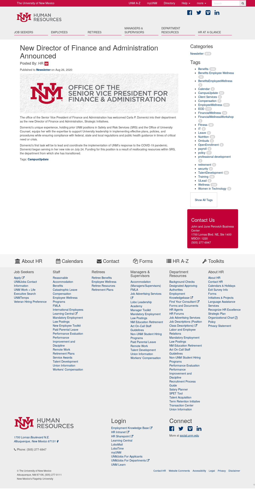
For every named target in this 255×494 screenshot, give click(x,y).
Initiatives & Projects (220, 298)
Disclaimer (234, 470)
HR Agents (176, 310)
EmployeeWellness (210, 105)
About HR (31, 260)
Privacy (222, 470)
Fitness (202, 125)
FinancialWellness (209, 113)
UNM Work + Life (24, 290)
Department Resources (170, 30)
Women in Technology (212, 188)
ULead (202, 180)
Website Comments (179, 470)
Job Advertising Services (184, 317)
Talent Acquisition (180, 397)
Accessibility (199, 470)
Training (203, 176)
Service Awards (62, 357)
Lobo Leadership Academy (141, 304)
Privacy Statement (219, 326)
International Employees (68, 310)
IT (199, 129)
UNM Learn (118, 464)
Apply (18, 278)
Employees (59, 32)
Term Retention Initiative (184, 401)
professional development (214, 157)
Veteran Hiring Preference (30, 302)
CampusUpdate (208, 93)
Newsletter (197, 53)
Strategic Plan (217, 314)
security (203, 169)
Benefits (203, 69)
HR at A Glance (209, 32)
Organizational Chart (221, 317)
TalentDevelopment (210, 173)
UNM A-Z (134, 3)
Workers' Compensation (68, 369)
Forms (145, 260)
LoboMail (117, 444)
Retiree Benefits (102, 278)
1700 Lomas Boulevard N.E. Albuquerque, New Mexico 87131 (35, 439)
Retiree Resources (103, 286)
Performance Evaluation (68, 333)
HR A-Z (180, 260)
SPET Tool (176, 393)
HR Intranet (118, 432)
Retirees (94, 32)
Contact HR (215, 282)
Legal (212, 470)
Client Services (207, 97)
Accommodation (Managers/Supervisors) (145, 284)
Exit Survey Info (218, 290)
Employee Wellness (104, 282)
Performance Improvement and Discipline (64, 341)
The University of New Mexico (35, 3)
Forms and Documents (183, 306)
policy (201, 153)
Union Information (64, 365)
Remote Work (61, 349)
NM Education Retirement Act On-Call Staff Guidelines (146, 326)
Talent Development (65, 361)
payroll (202, 149)
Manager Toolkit (140, 310)
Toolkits (215, 260)
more (200, 3)
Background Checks (182, 282)
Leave (202, 133)
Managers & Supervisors (134, 30)
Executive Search (25, 294)
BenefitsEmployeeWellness (215, 81)
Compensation (207, 101)
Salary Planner (178, 389)
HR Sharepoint (120, 436)
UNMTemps (21, 298)
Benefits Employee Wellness (216, 73)
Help (185, 3)
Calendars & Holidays (221, 286)
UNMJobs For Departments (128, 460)
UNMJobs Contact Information (25, 284)
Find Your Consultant (183, 302)
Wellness (204, 184)
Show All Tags (204, 200)
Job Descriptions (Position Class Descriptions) (185, 323)
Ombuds (203, 141)
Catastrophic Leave (65, 290)
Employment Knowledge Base (130, 428)
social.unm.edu (189, 435)
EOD (201, 109)
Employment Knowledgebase (179, 296)
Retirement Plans (64, 353)
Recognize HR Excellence (224, 310)
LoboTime (117, 448)
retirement (204, 165)
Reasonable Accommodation (63, 280)
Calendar (204, 89)
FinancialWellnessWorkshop (216, 117)
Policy (212, 322)
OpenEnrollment (208, 145)
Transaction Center (181, 405)
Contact (110, 260)
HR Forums (176, 314)
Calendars (71, 260)
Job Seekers (23, 32)
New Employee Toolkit (67, 325)
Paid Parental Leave (65, 329)
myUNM (152, 3)
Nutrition (203, 137)
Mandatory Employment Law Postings (68, 319)
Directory (169, 3)
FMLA (56, 306)
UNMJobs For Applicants (126, 456)
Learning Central (64, 314)
